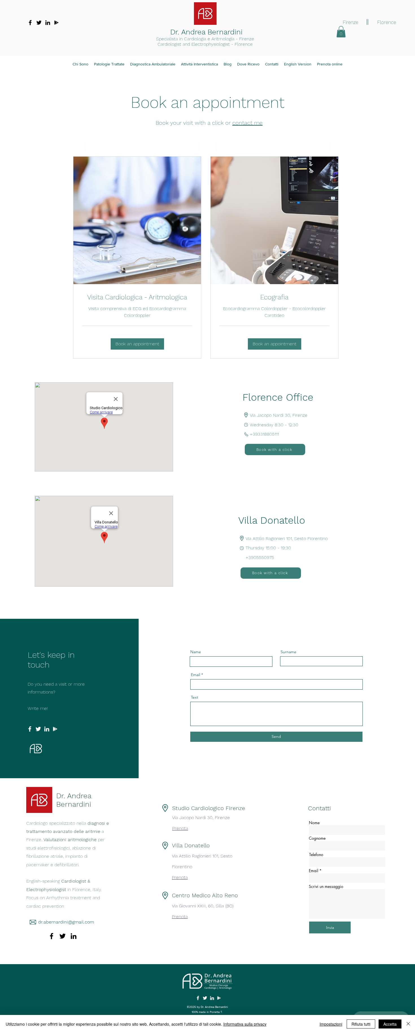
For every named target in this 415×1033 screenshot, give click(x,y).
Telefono (316, 855)
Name (195, 652)
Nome (314, 823)
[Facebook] (30, 22)
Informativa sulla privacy (245, 1024)
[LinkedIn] (47, 22)
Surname (288, 652)
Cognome (317, 838)
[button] (341, 32)
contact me (247, 122)
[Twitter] (39, 22)
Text (194, 697)
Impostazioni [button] (331, 1024)
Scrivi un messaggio (326, 887)
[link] (137, 297)
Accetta (390, 1024)
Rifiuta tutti (360, 1024)
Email (195, 675)
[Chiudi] (408, 1023)
